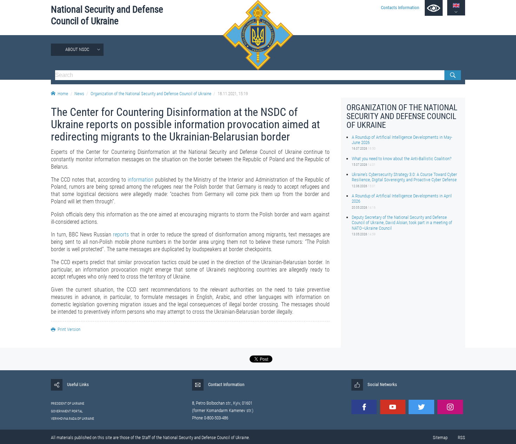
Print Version (69, 329)
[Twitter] (421, 407)
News (79, 93)
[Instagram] (450, 407)
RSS (461, 437)
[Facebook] (364, 407)
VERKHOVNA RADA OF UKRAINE (72, 418)
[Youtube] (392, 407)
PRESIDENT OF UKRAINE (67, 403)
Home (63, 93)
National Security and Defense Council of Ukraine (107, 15)
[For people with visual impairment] (434, 8)
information (140, 179)
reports (121, 234)
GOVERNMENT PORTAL (67, 411)
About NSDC (77, 49)
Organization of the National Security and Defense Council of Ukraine (151, 93)
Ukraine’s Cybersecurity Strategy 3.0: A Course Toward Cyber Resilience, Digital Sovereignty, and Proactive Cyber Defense (404, 177)
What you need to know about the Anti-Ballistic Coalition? (401, 158)
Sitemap (440, 437)
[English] (456, 5)
